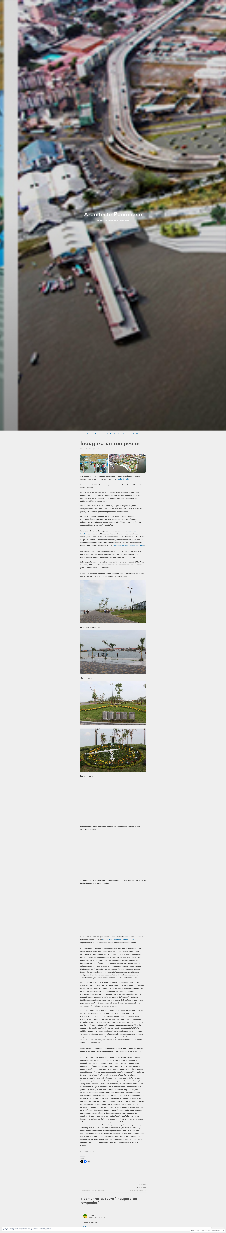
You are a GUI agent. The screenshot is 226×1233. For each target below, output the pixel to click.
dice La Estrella (122, 479)
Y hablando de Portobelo (136, 1190)
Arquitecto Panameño (113, 215)
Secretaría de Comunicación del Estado (128, 546)
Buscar (90, 434)
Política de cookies (49, 1229)
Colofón (136, 434)
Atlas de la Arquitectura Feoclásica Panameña (113, 434)
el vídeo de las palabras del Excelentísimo (119, 940)
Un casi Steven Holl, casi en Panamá (92, 1190)
